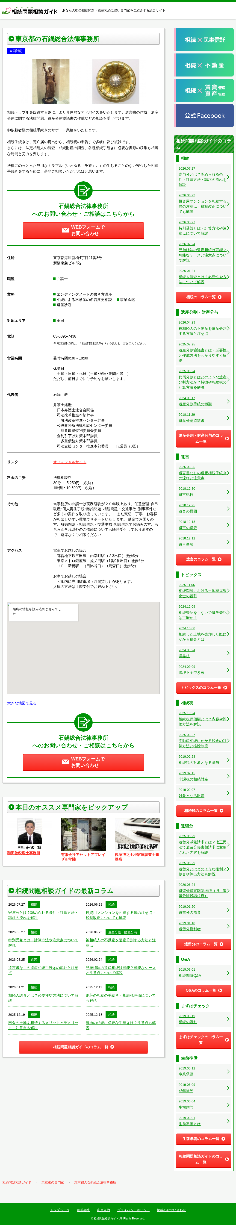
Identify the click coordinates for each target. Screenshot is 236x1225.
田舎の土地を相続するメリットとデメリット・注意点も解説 (43, 1025)
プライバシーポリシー (133, 1210)
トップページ (59, 1210)
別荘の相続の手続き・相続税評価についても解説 (121, 997)
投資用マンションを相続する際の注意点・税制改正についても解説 (121, 915)
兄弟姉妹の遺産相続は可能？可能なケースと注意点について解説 (121, 970)
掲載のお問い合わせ (171, 1210)
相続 (34, 904)
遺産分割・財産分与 (122, 932)
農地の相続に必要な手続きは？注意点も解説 (121, 1025)
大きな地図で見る (22, 703)
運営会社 (83, 1210)
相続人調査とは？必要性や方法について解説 (43, 997)
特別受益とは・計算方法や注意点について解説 (43, 942)
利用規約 (103, 1210)
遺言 (34, 959)
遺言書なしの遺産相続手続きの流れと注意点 (43, 970)
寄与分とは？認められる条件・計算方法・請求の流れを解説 (43, 915)
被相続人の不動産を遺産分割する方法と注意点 (121, 942)
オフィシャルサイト (69, 462)
